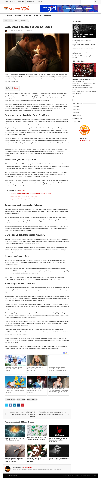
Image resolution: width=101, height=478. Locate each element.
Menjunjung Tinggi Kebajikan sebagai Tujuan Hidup (14, 439)
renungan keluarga (32, 399)
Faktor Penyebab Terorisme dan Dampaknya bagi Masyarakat (58, 440)
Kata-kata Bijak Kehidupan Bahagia (81, 85)
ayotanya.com (76, 121)
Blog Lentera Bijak (12, 475)
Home (16, 20)
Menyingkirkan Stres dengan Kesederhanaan (84, 83)
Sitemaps (40, 2)
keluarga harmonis (10, 399)
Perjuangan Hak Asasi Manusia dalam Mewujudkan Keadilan (36, 460)
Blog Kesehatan (77, 115)
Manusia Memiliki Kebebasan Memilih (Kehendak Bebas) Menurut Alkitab (14, 460)
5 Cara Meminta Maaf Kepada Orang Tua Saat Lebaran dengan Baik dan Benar (30, 193)
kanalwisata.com (77, 118)
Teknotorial (76, 106)
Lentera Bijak (11, 30)
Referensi (37, 15)
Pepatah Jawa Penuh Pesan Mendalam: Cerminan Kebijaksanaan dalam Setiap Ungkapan (22, 414)
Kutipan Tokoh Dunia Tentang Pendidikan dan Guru (23, 199)
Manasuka (47, 15)
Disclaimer (21, 2)
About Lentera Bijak (10, 2)
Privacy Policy (30, 2)
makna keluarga (21, 399)
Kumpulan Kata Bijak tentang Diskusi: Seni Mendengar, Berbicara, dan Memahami (52, 413)
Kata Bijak (8, 15)
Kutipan (18, 15)
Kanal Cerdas (76, 109)
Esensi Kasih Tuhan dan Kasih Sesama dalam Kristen (24, 196)
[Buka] (16, 88)
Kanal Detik (76, 112)
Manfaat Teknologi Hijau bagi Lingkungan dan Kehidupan (36, 438)
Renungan (27, 15)
